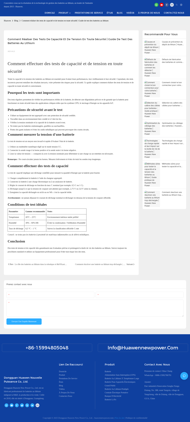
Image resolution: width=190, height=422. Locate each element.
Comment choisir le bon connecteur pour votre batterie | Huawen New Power (172, 83)
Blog (16, 21)
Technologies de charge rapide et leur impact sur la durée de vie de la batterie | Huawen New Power (172, 142)
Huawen (7, 21)
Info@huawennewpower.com (143, 348)
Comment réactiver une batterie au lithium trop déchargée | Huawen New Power (173, 193)
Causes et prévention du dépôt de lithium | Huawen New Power (173, 43)
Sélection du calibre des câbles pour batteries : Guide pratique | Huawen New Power (172, 104)
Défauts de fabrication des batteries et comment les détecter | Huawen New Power (173, 60)
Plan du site (120, 418)
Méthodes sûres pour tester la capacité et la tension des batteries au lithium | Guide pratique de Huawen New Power (172, 165)
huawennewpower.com (104, 418)
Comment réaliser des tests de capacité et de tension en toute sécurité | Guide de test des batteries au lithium (65, 21)
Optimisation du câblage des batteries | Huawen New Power (172, 124)
